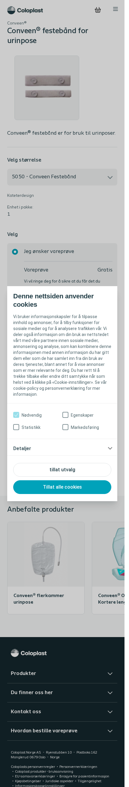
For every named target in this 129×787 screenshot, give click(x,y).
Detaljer (22, 448)
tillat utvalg (62, 469)
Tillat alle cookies (62, 487)
